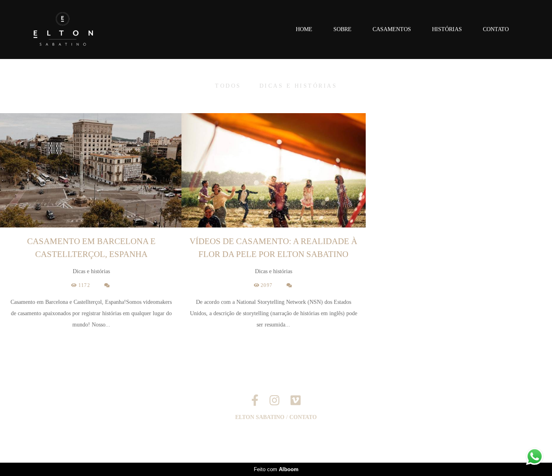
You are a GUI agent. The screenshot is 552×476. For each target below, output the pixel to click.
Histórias (447, 29)
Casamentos (392, 29)
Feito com (276, 469)
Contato (496, 29)
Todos (228, 86)
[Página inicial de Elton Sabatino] (77, 29)
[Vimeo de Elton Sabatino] (296, 400)
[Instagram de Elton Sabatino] (275, 400)
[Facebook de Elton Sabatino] (255, 400)
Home (304, 29)
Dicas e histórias (298, 86)
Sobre (342, 29)
